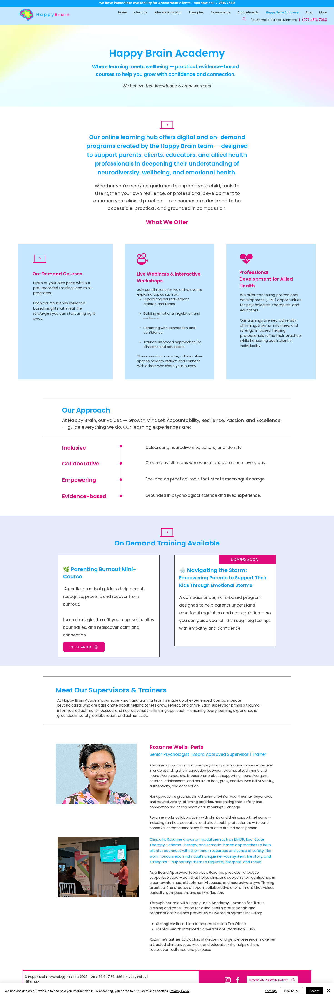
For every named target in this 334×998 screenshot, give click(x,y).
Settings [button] (271, 990)
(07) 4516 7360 (314, 19)
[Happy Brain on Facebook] (238, 980)
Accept (314, 990)
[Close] (328, 990)
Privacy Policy (135, 976)
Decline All (291, 990)
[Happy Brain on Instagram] (228, 980)
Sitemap (32, 981)
